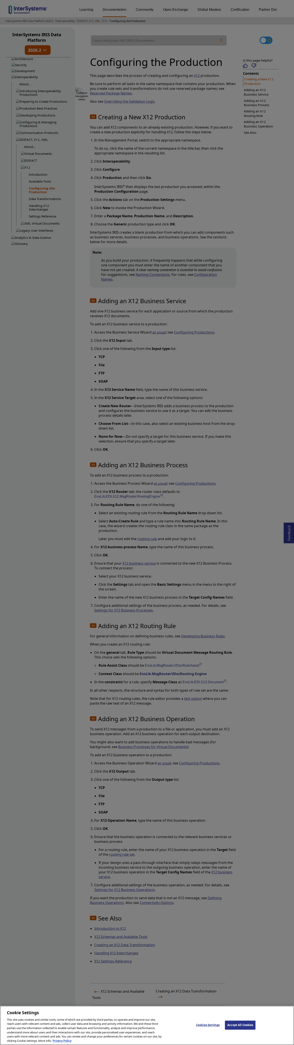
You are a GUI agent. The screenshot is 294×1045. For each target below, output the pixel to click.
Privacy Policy (62, 1040)
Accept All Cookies (240, 1025)
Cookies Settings (208, 1025)
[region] (147, 1025)
